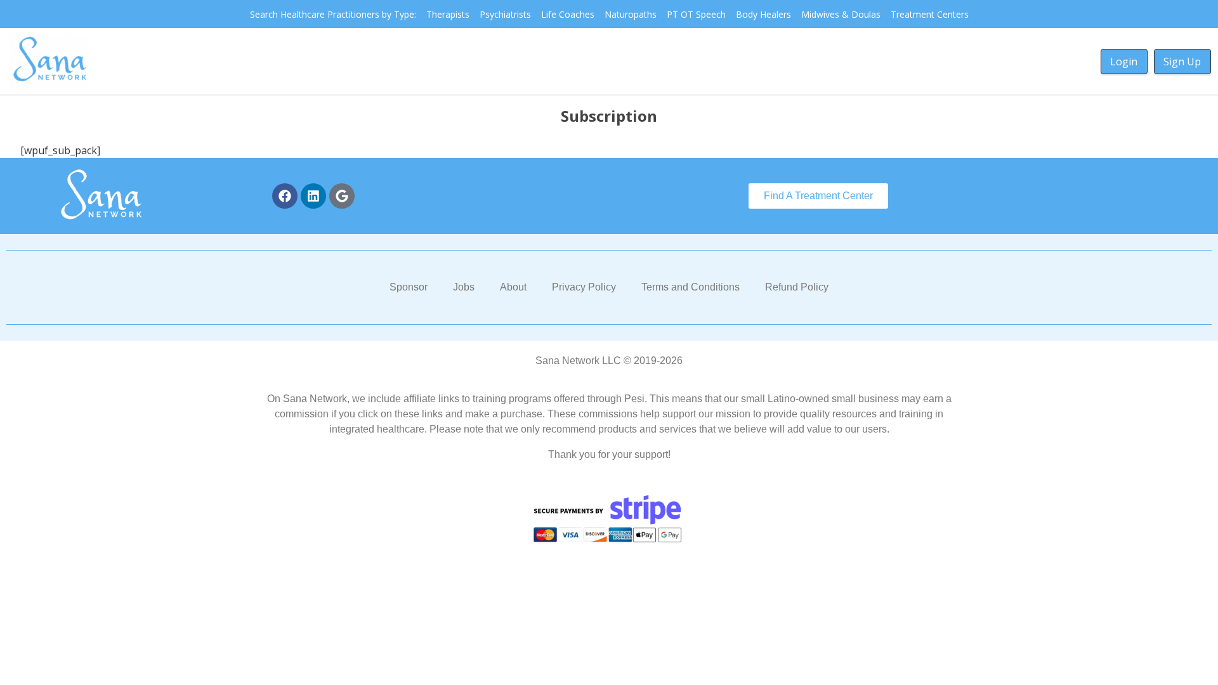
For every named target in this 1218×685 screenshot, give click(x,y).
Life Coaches (567, 14)
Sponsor (409, 287)
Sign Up (1182, 61)
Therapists (447, 14)
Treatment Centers (930, 14)
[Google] (342, 196)
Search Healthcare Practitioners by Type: (333, 14)
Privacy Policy (584, 287)
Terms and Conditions (690, 287)
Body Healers (763, 14)
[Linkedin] (313, 196)
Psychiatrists (505, 14)
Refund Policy (796, 287)
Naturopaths (631, 14)
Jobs (464, 287)
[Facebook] (285, 196)
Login (1123, 61)
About (513, 287)
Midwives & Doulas (841, 14)
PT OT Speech (696, 14)
